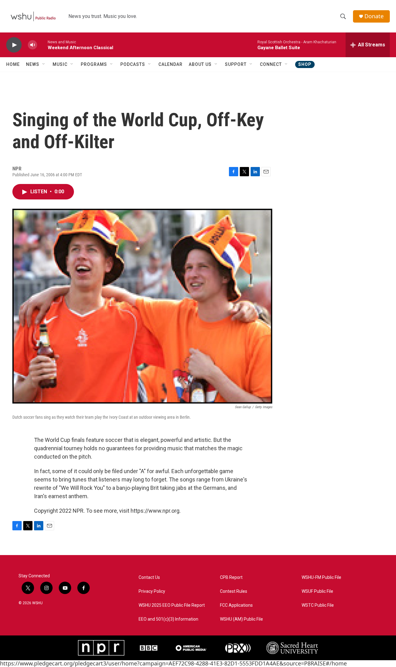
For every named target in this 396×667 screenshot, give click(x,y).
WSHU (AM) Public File (241, 619)
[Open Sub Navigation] (43, 64)
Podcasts (132, 64)
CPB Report (231, 577)
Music (60, 64)
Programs (94, 64)
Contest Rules (233, 591)
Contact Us (149, 577)
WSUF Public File (317, 591)
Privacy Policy (152, 591)
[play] (14, 45)
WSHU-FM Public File (321, 577)
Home (13, 64)
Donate (374, 16)
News (32, 64)
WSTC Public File (318, 605)
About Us (200, 64)
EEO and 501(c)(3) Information (168, 619)
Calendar (170, 64)
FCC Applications (236, 605)
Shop (305, 64)
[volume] (32, 45)
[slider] (42, 44)
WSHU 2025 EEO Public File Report (172, 605)
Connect (271, 64)
